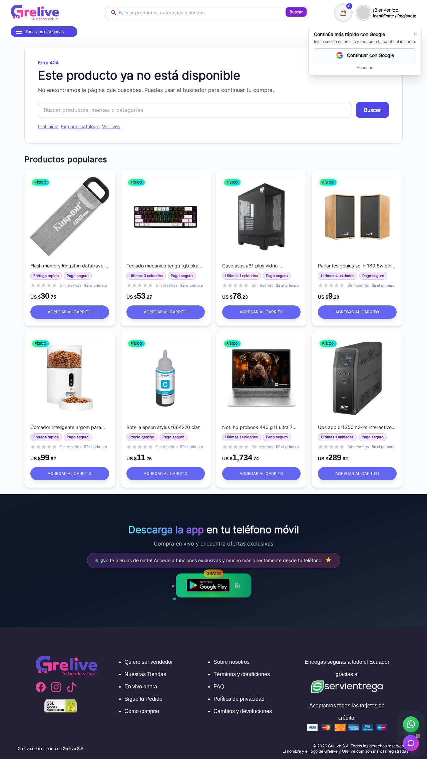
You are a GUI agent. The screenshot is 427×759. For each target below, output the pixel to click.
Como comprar (141, 711)
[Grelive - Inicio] (35, 12)
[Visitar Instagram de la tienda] (56, 687)
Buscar (296, 11)
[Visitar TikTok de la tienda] (71, 687)
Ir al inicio (48, 126)
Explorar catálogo (80, 126)
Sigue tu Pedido (143, 699)
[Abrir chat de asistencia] (411, 743)
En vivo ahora (140, 686)
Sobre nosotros (232, 662)
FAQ (219, 686)
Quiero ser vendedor (148, 662)
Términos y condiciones (242, 674)
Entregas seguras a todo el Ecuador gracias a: (347, 668)
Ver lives (111, 126)
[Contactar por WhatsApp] (411, 724)
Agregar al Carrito (69, 311)
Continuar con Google (370, 55)
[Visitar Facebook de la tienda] (41, 687)
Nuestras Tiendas (145, 674)
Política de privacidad (239, 699)
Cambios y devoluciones (243, 711)
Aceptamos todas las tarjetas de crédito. (347, 712)
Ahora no (365, 67)
